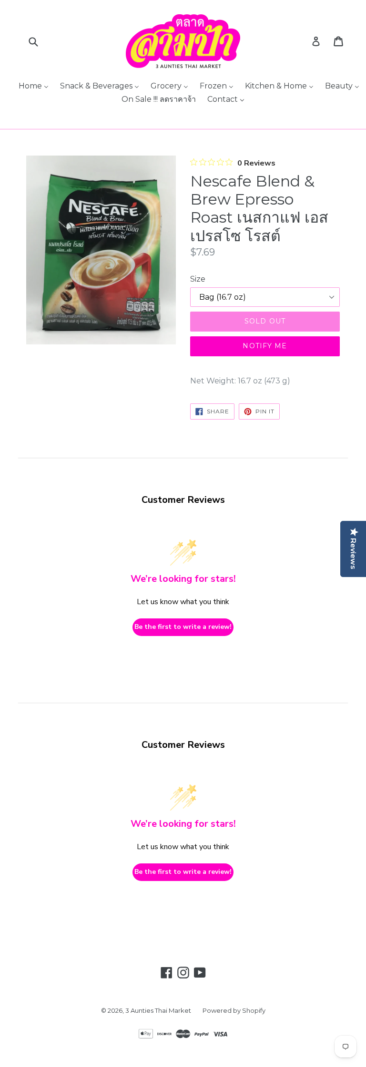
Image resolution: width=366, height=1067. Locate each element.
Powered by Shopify (234, 1010)
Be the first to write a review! (183, 626)
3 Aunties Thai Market (158, 1010)
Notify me (265, 346)
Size (197, 279)
